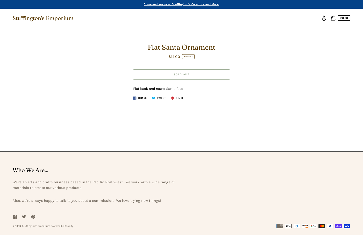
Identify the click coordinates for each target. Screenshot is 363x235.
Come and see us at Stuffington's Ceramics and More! (181, 4)
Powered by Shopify (62, 225)
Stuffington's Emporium (43, 18)
